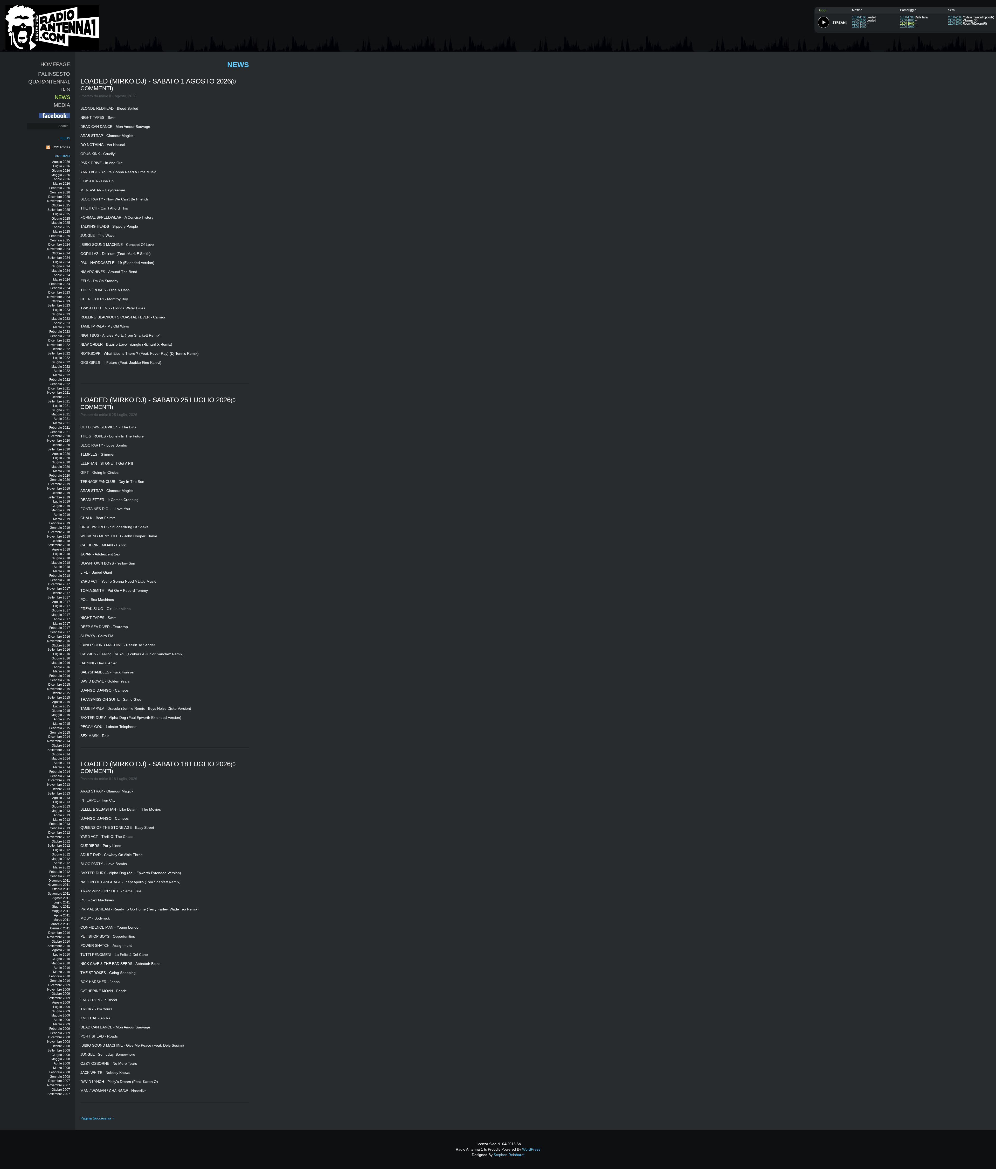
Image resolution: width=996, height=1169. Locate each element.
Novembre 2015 (58, 689)
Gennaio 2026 (60, 192)
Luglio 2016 (61, 654)
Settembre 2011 (59, 893)
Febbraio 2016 (59, 676)
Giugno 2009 (61, 1011)
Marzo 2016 (61, 671)
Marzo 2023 (61, 327)
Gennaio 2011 (60, 928)
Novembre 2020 (58, 440)
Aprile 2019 (62, 515)
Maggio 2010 (60, 963)
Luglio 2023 (61, 310)
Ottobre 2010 (61, 941)
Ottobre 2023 (61, 301)
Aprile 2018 (62, 567)
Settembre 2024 (58, 258)
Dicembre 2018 (59, 532)
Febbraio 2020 (59, 475)
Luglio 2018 (61, 554)
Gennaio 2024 (60, 288)
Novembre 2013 (58, 785)
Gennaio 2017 (60, 632)
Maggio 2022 (60, 366)
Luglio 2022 (61, 358)
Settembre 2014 (58, 750)
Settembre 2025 (58, 210)
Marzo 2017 (61, 623)
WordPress (531, 1149)
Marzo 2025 (61, 231)
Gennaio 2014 (60, 776)
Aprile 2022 (62, 371)
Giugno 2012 (61, 854)
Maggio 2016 (60, 663)
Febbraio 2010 (59, 976)
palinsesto (54, 74)
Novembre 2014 (58, 741)
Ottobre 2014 (61, 745)
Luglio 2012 (61, 850)
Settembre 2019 (58, 497)
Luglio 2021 (61, 406)
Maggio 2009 (60, 1015)
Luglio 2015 (61, 706)
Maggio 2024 (60, 271)
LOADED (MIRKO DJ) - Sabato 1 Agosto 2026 (155, 81)
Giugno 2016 (61, 658)
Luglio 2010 (61, 954)
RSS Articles (61, 147)
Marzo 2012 (61, 867)
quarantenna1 (49, 82)
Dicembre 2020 (59, 436)
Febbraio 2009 (59, 1029)
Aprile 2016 (62, 667)
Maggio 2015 (60, 715)
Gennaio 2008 (60, 1076)
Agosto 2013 (61, 798)
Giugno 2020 (61, 462)
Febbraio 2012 (59, 872)
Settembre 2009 (58, 998)
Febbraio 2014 (59, 772)
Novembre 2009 (58, 989)
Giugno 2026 (61, 170)
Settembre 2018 (58, 545)
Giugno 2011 (61, 906)
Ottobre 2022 (61, 349)
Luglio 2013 (61, 802)
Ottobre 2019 (61, 493)
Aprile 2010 (62, 968)
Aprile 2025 (62, 227)
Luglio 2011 (61, 902)
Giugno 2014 (61, 754)
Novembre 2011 (58, 885)
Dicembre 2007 (59, 1081)
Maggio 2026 (60, 175)
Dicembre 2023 (59, 292)
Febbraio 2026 (59, 188)
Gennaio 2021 (60, 432)
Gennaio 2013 (60, 828)
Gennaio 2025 (60, 240)
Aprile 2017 (62, 619)
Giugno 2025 (61, 218)
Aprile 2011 (62, 915)
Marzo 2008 (61, 1068)
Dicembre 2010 (59, 933)
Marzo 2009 (61, 1024)
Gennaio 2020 (60, 480)
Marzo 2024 (61, 279)
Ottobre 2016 (61, 645)
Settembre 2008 (58, 1050)
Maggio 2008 (60, 1059)
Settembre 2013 (58, 793)
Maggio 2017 (60, 615)
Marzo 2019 (61, 519)
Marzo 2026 (61, 183)
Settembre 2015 (58, 697)
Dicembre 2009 (59, 985)
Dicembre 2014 (59, 737)
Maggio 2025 (60, 223)
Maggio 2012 (60, 859)
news (62, 97)
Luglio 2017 (61, 606)
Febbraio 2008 (59, 1072)
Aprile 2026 (62, 179)
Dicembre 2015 (59, 684)
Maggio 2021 (60, 414)
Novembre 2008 (58, 1041)
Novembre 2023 (58, 297)
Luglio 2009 (61, 1007)
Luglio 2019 (61, 501)
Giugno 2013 (61, 806)
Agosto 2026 (61, 162)
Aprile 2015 (62, 719)
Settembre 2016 (58, 649)
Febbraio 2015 (59, 728)
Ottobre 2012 (61, 841)
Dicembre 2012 (59, 832)
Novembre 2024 (58, 249)
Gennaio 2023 (60, 336)
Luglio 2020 (61, 458)
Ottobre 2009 (61, 994)
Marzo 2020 (61, 471)
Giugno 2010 (61, 959)
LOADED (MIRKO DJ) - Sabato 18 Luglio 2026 (155, 764)
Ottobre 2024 (61, 253)
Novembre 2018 (58, 536)
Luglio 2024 (61, 262)
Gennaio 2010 (60, 981)
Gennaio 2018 (60, 580)
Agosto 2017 (61, 602)
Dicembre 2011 (59, 880)
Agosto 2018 (61, 549)
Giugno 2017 (61, 610)
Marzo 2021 (61, 423)
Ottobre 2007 (61, 1089)
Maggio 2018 (60, 563)
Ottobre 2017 (61, 593)
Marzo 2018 (61, 571)
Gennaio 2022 (60, 384)
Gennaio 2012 (60, 876)
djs (65, 89)
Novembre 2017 (58, 588)
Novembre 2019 (58, 488)
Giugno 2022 (61, 362)
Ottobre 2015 (61, 693)
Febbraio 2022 (59, 379)
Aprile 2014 (62, 763)
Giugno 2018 (61, 558)
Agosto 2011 (61, 898)
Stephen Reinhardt (509, 1155)
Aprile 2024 (62, 275)
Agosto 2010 (61, 950)
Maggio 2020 (60, 467)
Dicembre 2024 (59, 244)
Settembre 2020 (58, 449)
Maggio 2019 (60, 510)
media (62, 105)
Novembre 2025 (58, 201)
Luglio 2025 (61, 214)
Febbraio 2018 (59, 575)
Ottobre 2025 (61, 205)
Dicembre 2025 (59, 197)
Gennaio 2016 (60, 680)
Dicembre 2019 (59, 484)
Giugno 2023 (61, 314)
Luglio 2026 (61, 166)
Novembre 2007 (58, 1085)
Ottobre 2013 (61, 789)
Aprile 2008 (62, 1063)
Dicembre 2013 (59, 780)
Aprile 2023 (62, 323)
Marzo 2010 (61, 972)
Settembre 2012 (58, 845)
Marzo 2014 (61, 767)
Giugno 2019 (61, 506)
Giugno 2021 (61, 410)
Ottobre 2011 (61, 889)
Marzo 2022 (61, 375)
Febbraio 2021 (59, 427)
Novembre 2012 (58, 837)
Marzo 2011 (61, 920)
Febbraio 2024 (59, 284)
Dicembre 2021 (59, 388)
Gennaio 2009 (60, 1033)
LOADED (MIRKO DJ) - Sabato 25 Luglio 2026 (155, 400)
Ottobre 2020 (61, 445)
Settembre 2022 (58, 353)
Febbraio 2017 (59, 628)
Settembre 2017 (58, 597)
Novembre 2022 (58, 345)
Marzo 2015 (61, 724)
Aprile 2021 (62, 419)
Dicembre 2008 (59, 1037)
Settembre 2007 (58, 1094)
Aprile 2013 (62, 815)
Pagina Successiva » (97, 1118)
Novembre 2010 (58, 937)
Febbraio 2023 (59, 331)
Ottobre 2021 (61, 397)
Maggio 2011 (61, 911)
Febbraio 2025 (59, 236)
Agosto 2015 (61, 702)
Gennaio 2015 (60, 732)
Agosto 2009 (61, 1002)
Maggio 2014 (60, 758)
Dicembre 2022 (59, 340)
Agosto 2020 (61, 454)
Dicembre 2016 (59, 636)
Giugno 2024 (61, 266)
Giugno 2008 (61, 1055)
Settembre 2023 (58, 305)
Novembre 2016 (58, 641)
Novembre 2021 (58, 392)
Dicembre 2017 (59, 584)
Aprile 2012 (62, 863)
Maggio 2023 (60, 319)
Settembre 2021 (58, 401)
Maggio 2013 (60, 811)
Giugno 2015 (61, 711)
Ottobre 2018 (61, 541)
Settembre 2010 (58, 946)
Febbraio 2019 (59, 523)
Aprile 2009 (62, 1020)
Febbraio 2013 (59, 824)
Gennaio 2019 (60, 528)
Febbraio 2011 (60, 924)
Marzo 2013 (61, 820)
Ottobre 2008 (61, 1046)
